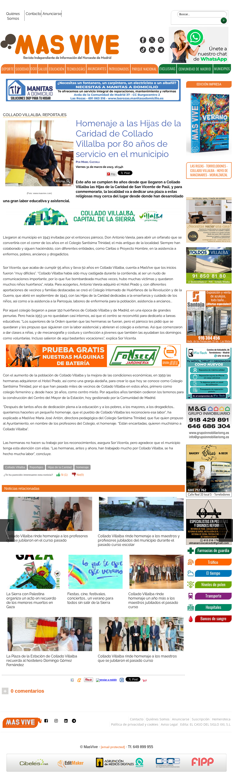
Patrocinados (119, 68)
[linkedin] (152, 51)
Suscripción (201, 719)
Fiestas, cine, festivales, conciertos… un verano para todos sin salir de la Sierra (90, 598)
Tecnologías (76, 68)
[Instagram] (161, 41)
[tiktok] (142, 51)
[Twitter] (152, 41)
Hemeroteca (221, 719)
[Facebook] (142, 41)
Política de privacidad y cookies (134, 724)
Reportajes (54, 114)
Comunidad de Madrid (195, 68)
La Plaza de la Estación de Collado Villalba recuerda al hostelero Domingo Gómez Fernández (41, 660)
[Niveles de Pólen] (209, 584)
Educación (56, 68)
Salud (42, 68)
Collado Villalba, (23, 114)
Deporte (8, 68)
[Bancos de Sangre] (209, 618)
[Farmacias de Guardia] (209, 550)
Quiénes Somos (13, 16)
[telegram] (161, 51)
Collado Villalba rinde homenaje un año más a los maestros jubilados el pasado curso (153, 600)
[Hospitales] (209, 607)
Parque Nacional (144, 68)
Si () (64, 474)
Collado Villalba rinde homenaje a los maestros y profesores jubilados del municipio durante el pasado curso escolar (139, 540)
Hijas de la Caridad (60, 467)
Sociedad (22, 68)
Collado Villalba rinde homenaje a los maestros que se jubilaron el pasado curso (137, 658)
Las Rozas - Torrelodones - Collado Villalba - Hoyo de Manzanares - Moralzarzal (209, 170)
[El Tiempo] (209, 573)
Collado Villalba (15, 467)
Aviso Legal (169, 724)
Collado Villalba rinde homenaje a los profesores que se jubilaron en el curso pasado (47, 538)
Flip (113, 174)
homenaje (82, 467)
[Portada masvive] (209, 123)
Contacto (33, 14)
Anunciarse (52, 14)
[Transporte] (209, 596)
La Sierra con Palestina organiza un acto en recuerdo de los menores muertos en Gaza (31, 600)
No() (80, 474)
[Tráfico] (209, 562)
